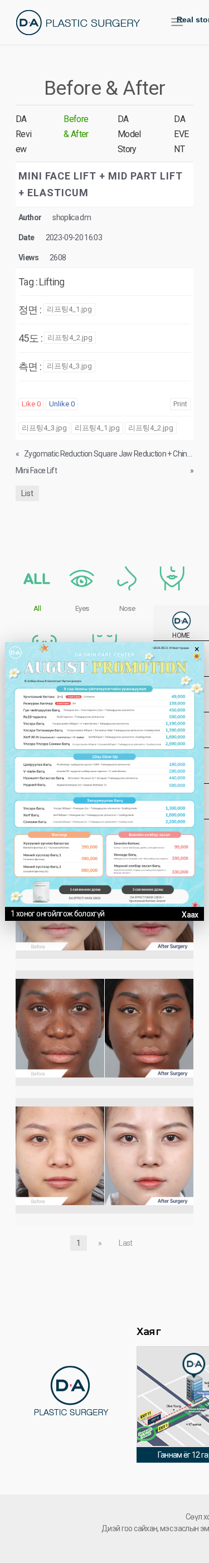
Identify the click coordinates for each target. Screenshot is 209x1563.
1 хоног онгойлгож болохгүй (57, 913)
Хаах (190, 914)
